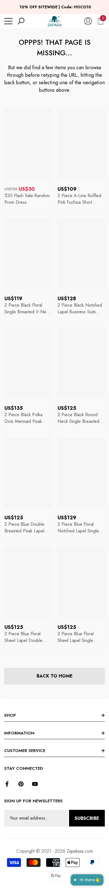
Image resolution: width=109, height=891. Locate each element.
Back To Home (55, 676)
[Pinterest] (21, 784)
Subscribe (87, 818)
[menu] (8, 21)
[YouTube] (35, 784)
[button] (21, 21)
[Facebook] (7, 784)
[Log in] (88, 21)
